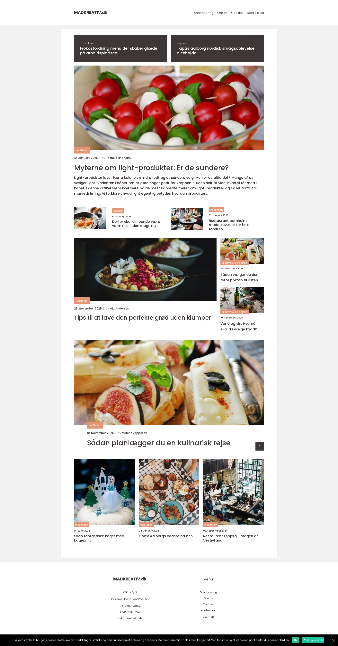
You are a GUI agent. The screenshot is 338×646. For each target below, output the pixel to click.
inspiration (86, 43)
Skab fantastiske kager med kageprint (99, 538)
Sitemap (208, 617)
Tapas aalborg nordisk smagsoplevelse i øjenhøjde (216, 50)
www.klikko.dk (133, 618)
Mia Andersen (119, 308)
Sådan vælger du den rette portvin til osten (239, 277)
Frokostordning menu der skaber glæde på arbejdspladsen (118, 50)
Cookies (237, 13)
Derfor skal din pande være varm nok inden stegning (136, 224)
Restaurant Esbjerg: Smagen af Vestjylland (230, 538)
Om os (222, 13)
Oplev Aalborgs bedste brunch (166, 536)
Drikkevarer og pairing (234, 263)
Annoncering (203, 13)
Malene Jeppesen (134, 433)
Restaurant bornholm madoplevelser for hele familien (229, 225)
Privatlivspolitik (313, 640)
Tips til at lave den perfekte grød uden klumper (142, 317)
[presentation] (259, 446)
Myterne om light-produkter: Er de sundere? (151, 168)
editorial (82, 150)
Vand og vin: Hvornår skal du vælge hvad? (238, 326)
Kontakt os (255, 13)
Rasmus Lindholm (118, 158)
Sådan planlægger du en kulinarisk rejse (158, 443)
